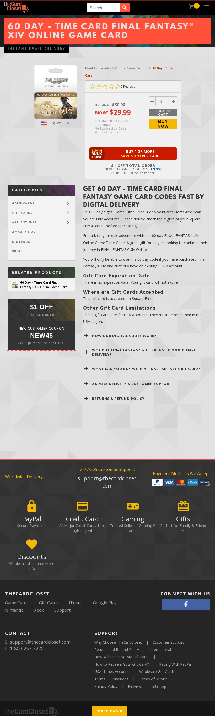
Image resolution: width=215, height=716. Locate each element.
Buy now (163, 123)
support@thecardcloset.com (108, 482)
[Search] (125, 7)
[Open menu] (206, 7)
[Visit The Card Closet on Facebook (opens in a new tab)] (186, 604)
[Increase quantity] (173, 101)
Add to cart (163, 112)
